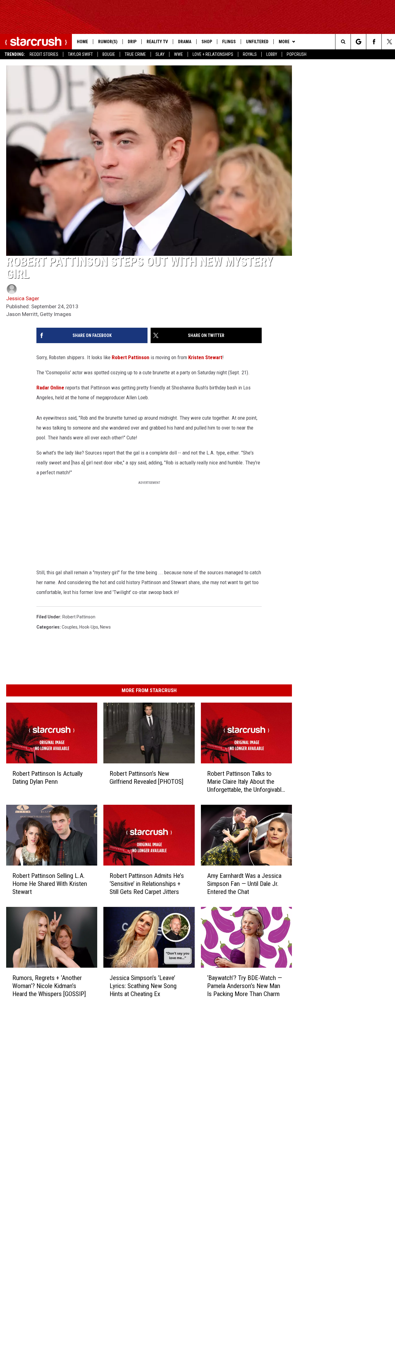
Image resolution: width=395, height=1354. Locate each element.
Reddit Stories (44, 54)
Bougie (108, 54)
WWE (178, 54)
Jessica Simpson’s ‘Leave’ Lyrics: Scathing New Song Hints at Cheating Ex (143, 986)
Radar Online (50, 387)
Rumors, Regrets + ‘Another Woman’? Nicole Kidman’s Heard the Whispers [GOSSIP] (49, 986)
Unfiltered (257, 41)
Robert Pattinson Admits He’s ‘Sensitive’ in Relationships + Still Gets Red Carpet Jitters (147, 883)
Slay (160, 54)
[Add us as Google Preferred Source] (358, 41)
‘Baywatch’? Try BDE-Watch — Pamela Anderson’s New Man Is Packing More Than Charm (244, 986)
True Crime (135, 54)
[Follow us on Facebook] (373, 41)
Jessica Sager (22, 298)
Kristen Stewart (205, 357)
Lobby (271, 54)
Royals (250, 54)
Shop (207, 41)
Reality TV (157, 41)
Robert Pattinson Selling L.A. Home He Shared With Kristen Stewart (49, 883)
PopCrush (296, 54)
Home (82, 41)
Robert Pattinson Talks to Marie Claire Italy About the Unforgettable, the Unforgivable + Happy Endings (246, 782)
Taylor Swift (80, 54)
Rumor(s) (108, 41)
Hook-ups (88, 627)
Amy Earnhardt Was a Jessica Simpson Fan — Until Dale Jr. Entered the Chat (244, 883)
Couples (69, 627)
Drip (132, 41)
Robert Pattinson (130, 357)
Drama (184, 41)
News (105, 627)
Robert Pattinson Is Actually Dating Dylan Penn (47, 777)
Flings (229, 41)
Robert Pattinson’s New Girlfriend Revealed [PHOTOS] (146, 777)
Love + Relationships (213, 54)
